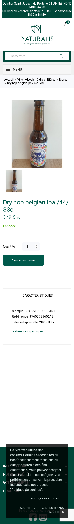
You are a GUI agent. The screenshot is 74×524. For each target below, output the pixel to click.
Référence (20, 317)
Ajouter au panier (23, 260)
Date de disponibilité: (25, 322)
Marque (18, 311)
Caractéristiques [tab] (38, 295)
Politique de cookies (45, 498)
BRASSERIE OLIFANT (39, 311)
